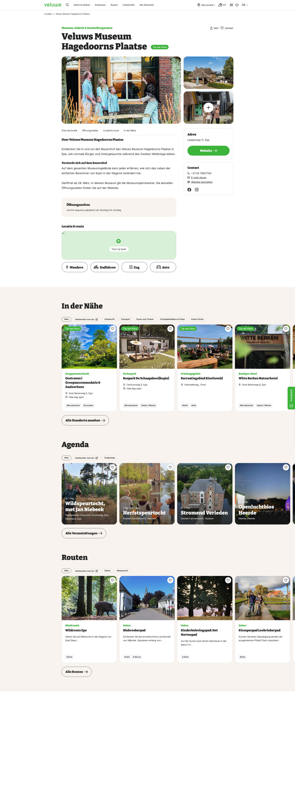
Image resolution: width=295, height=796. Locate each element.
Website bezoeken (201, 182)
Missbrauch (122, 570)
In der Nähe (130, 130)
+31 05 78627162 (201, 173)
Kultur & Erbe (197, 319)
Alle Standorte (147, 5)
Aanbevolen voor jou (84, 319)
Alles (66, 319)
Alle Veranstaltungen (81, 533)
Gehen (107, 570)
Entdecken (100, 5)
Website (206, 151)
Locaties (48, 14)
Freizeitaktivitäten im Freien (172, 319)
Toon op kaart (119, 249)
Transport (125, 319)
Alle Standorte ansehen (82, 420)
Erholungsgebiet (191, 373)
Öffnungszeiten (90, 130)
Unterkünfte (129, 5)
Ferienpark (129, 373)
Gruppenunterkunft (77, 373)
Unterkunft (109, 319)
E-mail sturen (198, 177)
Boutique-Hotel (248, 373)
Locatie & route (111, 130)
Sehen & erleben (82, 5)
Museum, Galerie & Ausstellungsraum (87, 28)
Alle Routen (74, 672)
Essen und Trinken (145, 319)
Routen (114, 5)
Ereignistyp (109, 458)
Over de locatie (69, 130)
